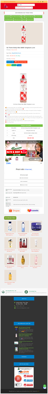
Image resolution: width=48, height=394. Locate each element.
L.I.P (38, 391)
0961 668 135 (20, 306)
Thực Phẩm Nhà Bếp (9, 19)
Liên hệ (19, 65)
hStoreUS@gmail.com (22, 308)
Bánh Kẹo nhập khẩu (29, 16)
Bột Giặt (24, 19)
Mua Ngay (9, 65)
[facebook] (38, 2)
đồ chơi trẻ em (30, 19)
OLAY (23, 16)
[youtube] (43, 2)
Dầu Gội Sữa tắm (38, 16)
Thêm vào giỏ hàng (21, 61)
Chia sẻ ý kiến (14, 49)
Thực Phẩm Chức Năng (16, 16)
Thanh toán (14, 65)
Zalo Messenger (24, 181)
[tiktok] (40, 2)
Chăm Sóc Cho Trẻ (17, 19)
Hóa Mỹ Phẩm (7, 16)
